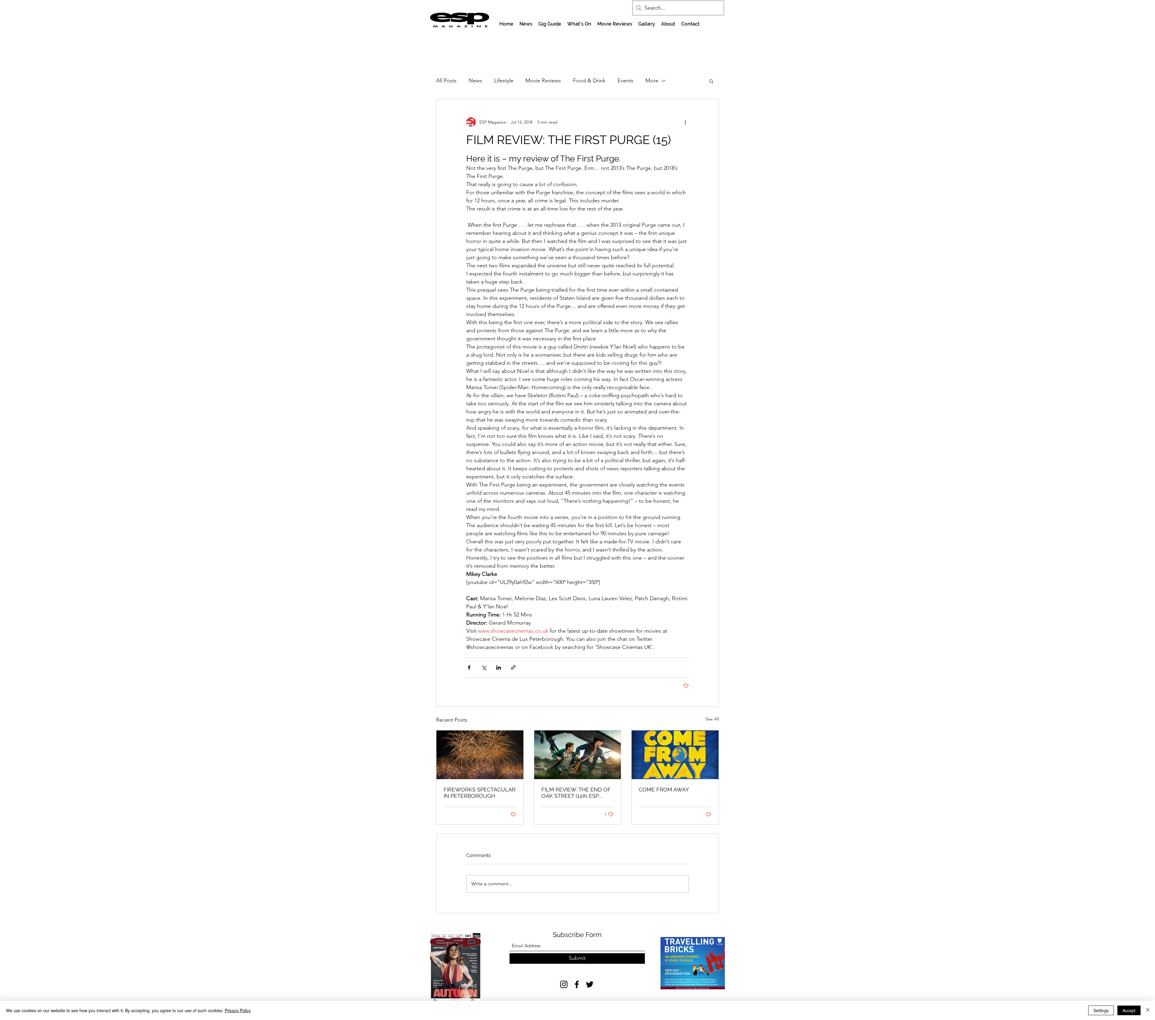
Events (625, 80)
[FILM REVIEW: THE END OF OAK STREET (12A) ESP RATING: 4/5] (577, 754)
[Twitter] (590, 984)
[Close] (1147, 1010)
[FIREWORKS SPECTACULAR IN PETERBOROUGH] (479, 754)
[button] (711, 80)
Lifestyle (503, 80)
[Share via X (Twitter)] (484, 667)
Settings (1101, 1010)
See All (712, 719)
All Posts (446, 80)
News (475, 80)
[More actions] (685, 122)
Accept (1129, 1010)
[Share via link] (513, 667)
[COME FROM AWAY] (675, 754)
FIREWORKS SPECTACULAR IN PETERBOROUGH (480, 792)
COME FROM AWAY (664, 789)
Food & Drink (589, 80)
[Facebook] (577, 984)
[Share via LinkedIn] (498, 667)
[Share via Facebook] (469, 667)
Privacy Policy (238, 1010)
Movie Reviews (543, 80)
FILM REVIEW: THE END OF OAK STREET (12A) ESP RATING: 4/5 (576, 792)
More (651, 80)
